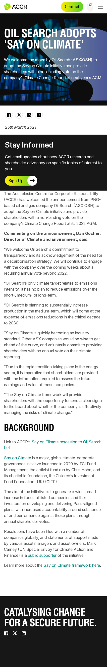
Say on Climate (17, 457)
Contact (72, 6)
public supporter (42, 555)
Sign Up (16, 180)
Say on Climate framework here (72, 565)
